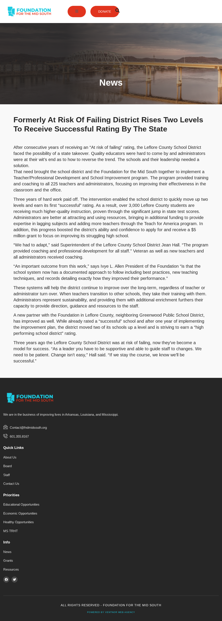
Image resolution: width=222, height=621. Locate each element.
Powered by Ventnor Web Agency (111, 612)
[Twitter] (14, 579)
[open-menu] (76, 11)
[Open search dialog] (117, 11)
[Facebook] (6, 579)
